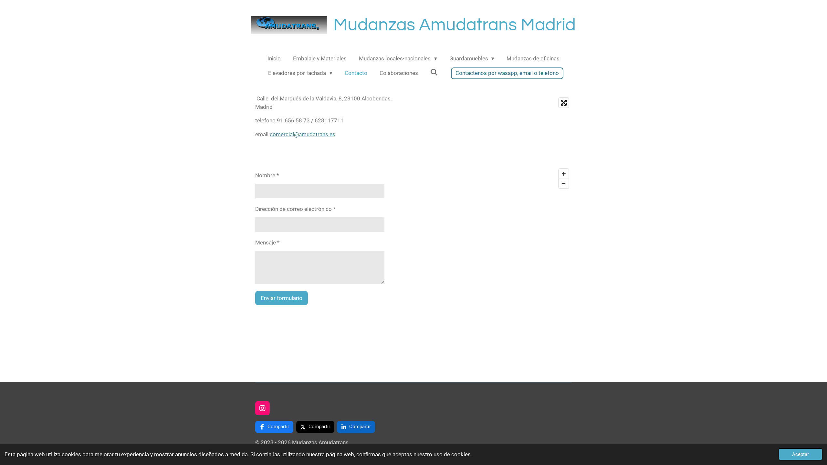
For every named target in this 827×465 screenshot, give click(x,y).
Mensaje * (267, 242)
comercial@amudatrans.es (302, 134)
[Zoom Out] (564, 183)
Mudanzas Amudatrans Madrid (454, 25)
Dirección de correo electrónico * (295, 209)
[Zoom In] (564, 174)
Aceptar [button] (800, 454)
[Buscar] (434, 72)
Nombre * (267, 175)
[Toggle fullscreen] (564, 103)
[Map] (494, 143)
